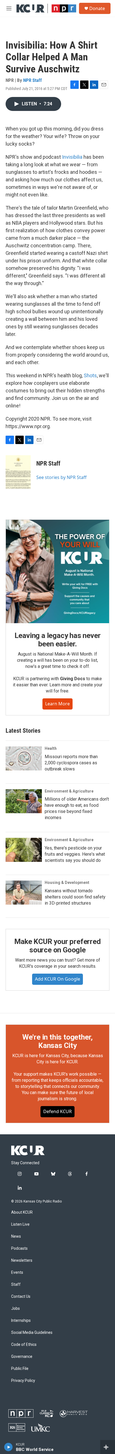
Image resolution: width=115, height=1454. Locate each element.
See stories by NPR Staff (61, 477)
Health (51, 748)
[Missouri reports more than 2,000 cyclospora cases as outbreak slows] (24, 758)
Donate (97, 8)
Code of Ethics (24, 1344)
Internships (21, 1320)
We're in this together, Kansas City (57, 1041)
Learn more (57, 704)
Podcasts (19, 1248)
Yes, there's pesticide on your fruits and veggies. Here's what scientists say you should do (75, 854)
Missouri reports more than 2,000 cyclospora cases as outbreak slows (71, 763)
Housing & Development (67, 882)
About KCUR (22, 1212)
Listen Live (20, 1224)
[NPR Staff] (18, 472)
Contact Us (20, 1296)
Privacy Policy (23, 1381)
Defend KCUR (57, 1111)
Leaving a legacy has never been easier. (58, 639)
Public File (19, 1369)
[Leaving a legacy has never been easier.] (57, 571)
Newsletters (21, 1260)
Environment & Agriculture (69, 791)
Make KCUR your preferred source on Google (57, 945)
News (16, 1236)
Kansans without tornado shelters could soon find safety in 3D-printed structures (75, 897)
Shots (90, 375)
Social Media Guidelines (31, 1332)
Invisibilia (72, 157)
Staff (16, 1284)
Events (17, 1272)
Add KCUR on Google (57, 979)
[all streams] (107, 1447)
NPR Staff (32, 80)
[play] (8, 1447)
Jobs (15, 1308)
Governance (21, 1357)
